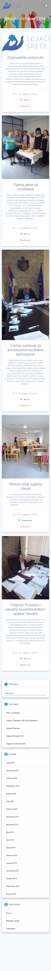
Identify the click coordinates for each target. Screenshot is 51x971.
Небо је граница (13, 713)
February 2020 (11, 809)
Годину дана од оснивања (25, 187)
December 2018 (12, 871)
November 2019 (12, 825)
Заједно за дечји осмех (16, 744)
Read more (25, 106)
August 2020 (11, 794)
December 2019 (12, 817)
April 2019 (10, 840)
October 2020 (11, 778)
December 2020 (12, 771)
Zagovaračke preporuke (25, 57)
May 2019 (10, 832)
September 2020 (12, 786)
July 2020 (10, 801)
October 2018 (11, 879)
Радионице (26, 520)
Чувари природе (13, 728)
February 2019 (11, 855)
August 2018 (11, 894)
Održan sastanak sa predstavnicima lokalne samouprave (25, 349)
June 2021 (10, 763)
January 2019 (11, 863)
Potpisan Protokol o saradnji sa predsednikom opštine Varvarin (26, 609)
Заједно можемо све (15, 736)
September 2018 (12, 886)
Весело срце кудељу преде (25, 486)
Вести (27, 100)
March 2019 (10, 848)
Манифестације (12, 921)
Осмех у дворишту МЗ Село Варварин (22, 721)
